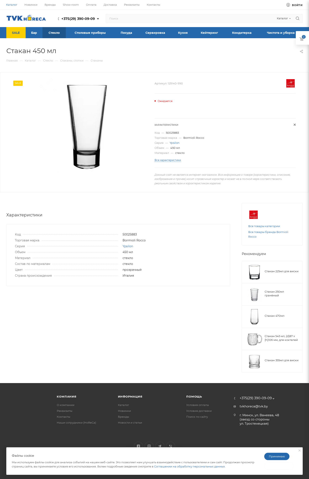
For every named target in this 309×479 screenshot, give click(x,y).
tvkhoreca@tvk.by (254, 406)
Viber (170, 446)
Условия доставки (199, 410)
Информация (130, 396)
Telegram (159, 446)
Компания (66, 396)
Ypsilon (175, 142)
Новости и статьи (130, 422)
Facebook (138, 446)
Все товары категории (264, 226)
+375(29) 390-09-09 (78, 19)
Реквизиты (64, 410)
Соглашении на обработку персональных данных (189, 466)
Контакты (63, 416)
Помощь (194, 396)
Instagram (149, 446)
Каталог (123, 405)
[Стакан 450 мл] (87, 125)
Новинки (124, 410)
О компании (65, 405)
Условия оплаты (197, 405)
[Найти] (297, 18)
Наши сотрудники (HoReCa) (76, 422)
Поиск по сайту (197, 416)
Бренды (123, 416)
